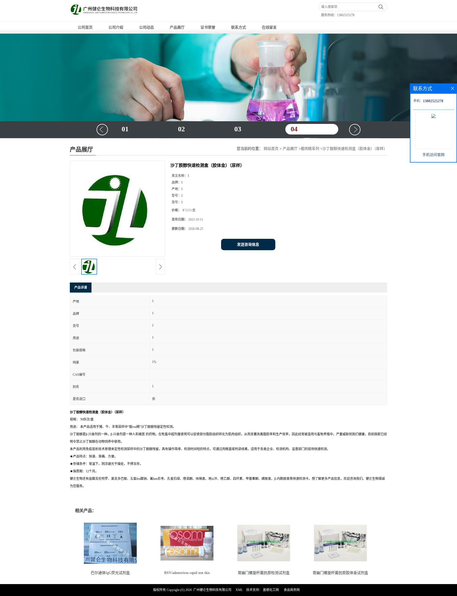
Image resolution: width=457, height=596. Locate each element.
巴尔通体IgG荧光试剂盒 (110, 573)
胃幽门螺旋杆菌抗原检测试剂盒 (264, 573)
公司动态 (146, 27)
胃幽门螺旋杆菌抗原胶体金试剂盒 (340, 573)
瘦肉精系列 (310, 149)
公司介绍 (115, 27)
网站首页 (271, 149)
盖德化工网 (271, 590)
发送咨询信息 (248, 245)
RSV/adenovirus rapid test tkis (187, 573)
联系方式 (238, 27)
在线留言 (269, 27)
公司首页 (85, 27)
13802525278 (345, 15)
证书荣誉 (207, 27)
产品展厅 (177, 27)
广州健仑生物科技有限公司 (212, 590)
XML (239, 590)
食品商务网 (292, 590)
